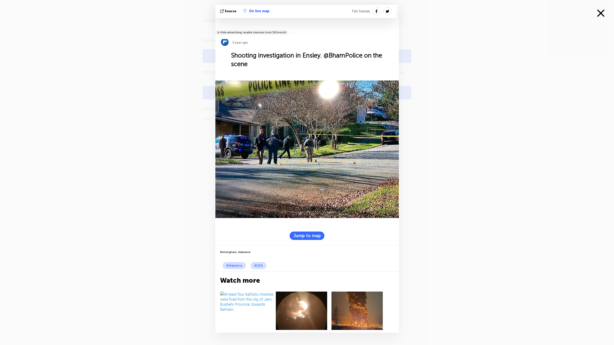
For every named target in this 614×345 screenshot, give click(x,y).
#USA (258, 266)
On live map (259, 11)
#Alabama (234, 266)
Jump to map (307, 235)
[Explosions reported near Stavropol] (303, 311)
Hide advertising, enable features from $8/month (253, 32)
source (230, 11)
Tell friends (360, 11)
